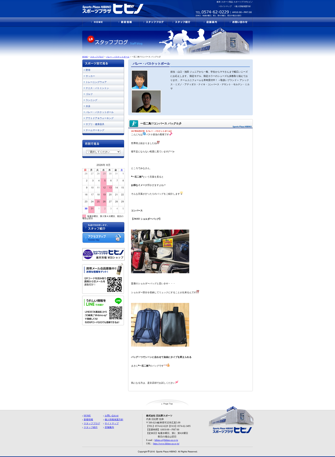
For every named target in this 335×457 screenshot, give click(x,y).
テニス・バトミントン (97, 88)
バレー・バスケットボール (100, 112)
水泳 (88, 106)
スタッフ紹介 (91, 427)
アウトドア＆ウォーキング (100, 118)
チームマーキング (95, 130)
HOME (87, 415)
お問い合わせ (112, 415)
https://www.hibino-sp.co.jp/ (166, 443)
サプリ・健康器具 (95, 124)
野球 (88, 70)
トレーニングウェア (96, 82)
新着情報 (88, 419)
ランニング (91, 100)
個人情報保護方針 (243, 6)
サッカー (90, 76)
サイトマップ (226, 6)
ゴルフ (89, 94)
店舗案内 (109, 427)
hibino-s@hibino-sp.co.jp (166, 440)
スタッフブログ (92, 423)
